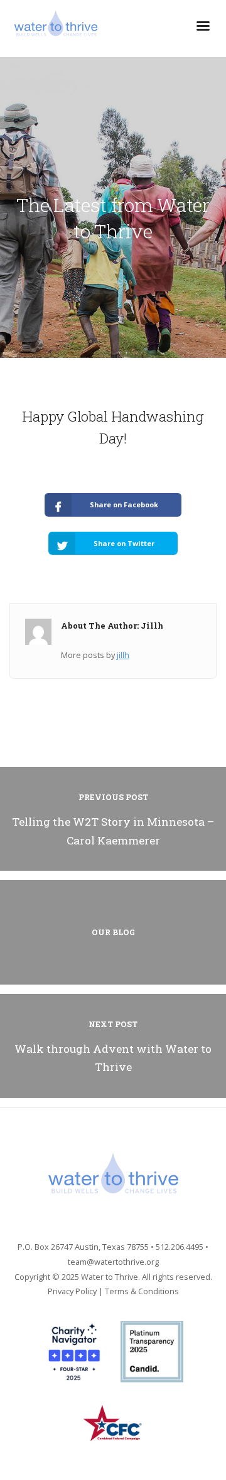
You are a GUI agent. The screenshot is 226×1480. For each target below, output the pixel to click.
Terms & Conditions (142, 1291)
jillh (123, 655)
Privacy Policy (72, 1291)
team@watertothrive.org (113, 1261)
